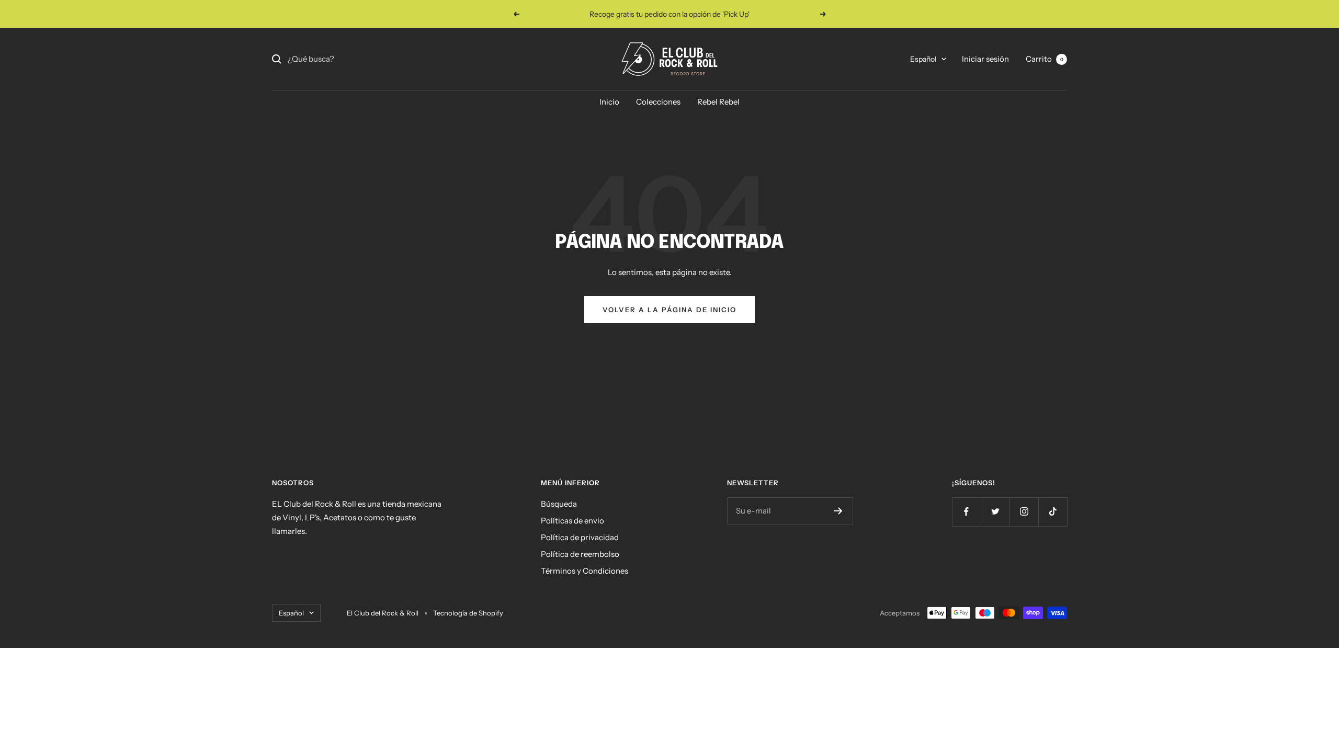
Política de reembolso (580, 554)
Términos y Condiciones (584, 571)
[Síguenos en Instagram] (1023, 511)
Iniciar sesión (985, 59)
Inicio (609, 102)
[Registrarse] (838, 511)
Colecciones (658, 102)
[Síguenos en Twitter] (995, 511)
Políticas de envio (572, 521)
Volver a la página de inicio (669, 309)
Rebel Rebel (718, 102)
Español (923, 59)
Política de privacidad (580, 537)
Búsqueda (559, 504)
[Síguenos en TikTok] (1052, 511)
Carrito (1044, 59)
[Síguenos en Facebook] (966, 511)
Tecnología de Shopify (468, 613)
